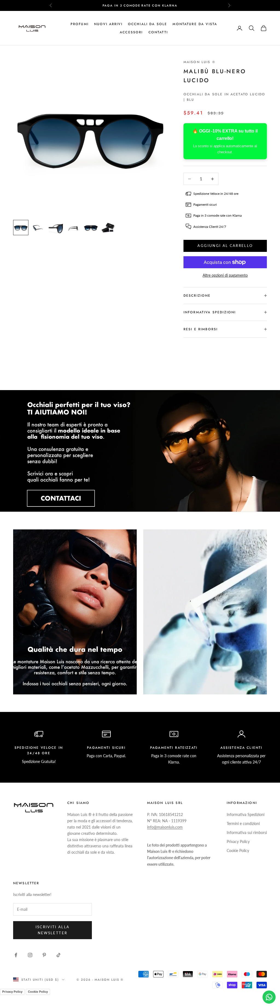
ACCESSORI (131, 32)
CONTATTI (158, 32)
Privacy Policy (238, 841)
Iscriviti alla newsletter (53, 930)
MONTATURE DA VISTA (195, 24)
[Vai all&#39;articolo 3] (55, 227)
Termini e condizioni (243, 823)
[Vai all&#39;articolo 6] (108, 227)
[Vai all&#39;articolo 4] (73, 227)
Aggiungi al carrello (225, 245)
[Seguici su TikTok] (58, 955)
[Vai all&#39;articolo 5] (90, 227)
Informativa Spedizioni (245, 814)
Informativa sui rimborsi (247, 832)
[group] (140, 451)
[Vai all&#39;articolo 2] (38, 227)
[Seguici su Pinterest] (44, 955)
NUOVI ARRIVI (108, 24)
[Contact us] (269, 997)
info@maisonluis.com (165, 827)
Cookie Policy (238, 850)
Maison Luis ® (199, 62)
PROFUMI (80, 24)
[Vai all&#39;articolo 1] (20, 227)
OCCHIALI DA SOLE (147, 24)
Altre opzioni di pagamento (225, 275)
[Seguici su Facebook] (16, 955)
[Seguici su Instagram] (30, 955)
